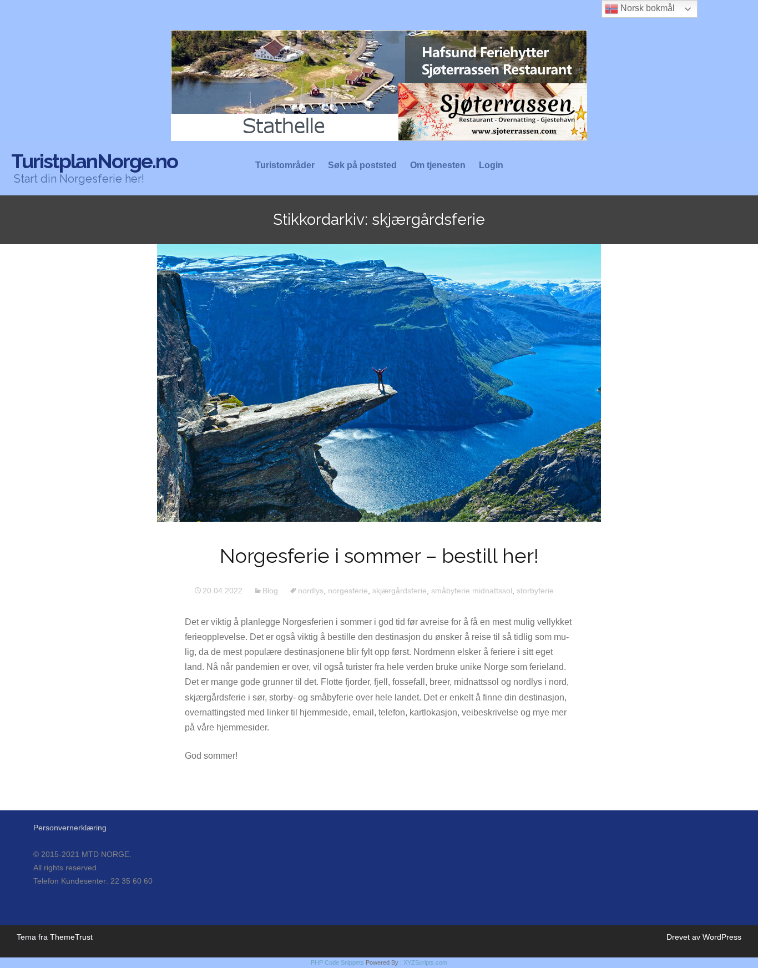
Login (491, 165)
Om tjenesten (438, 165)
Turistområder (285, 165)
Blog (270, 590)
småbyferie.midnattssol (471, 590)
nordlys (311, 590)
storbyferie (535, 590)
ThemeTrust (71, 936)
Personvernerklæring (70, 827)
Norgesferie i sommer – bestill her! (379, 555)
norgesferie (348, 590)
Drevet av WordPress (703, 936)
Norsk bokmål (646, 8)
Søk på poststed (362, 165)
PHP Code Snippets (337, 962)
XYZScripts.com (425, 962)
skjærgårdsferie (399, 590)
